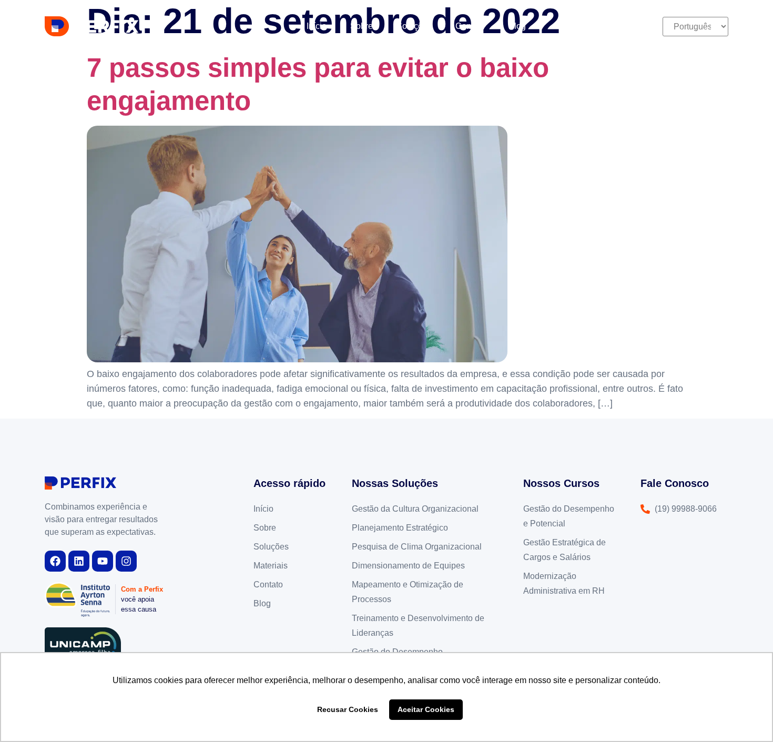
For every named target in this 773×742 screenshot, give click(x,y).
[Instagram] (126, 561)
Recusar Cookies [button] (347, 709)
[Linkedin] (78, 561)
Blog (517, 26)
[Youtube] (102, 561)
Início (317, 26)
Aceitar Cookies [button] (426, 709)
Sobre (361, 26)
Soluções (414, 26)
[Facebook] (55, 561)
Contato (470, 26)
